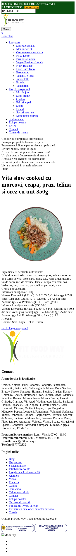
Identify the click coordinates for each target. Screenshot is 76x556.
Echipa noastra (17, 122)
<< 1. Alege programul (14, 328)
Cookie (13, 512)
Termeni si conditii (19, 502)
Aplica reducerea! (31, 7)
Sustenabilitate (17, 465)
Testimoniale (16, 119)
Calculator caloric (19, 492)
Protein (20, 82)
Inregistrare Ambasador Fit (24, 472)
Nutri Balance (24, 65)
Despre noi (15, 462)
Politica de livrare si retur (23, 505)
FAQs (12, 125)
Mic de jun (22, 92)
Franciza (14, 482)
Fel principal (23, 102)
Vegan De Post (25, 75)
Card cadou (15, 489)
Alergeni (14, 475)
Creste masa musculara (29, 52)
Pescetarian (22, 72)
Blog (12, 459)
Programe (14, 42)
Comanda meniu (18, 132)
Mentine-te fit (24, 49)
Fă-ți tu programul (19, 89)
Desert (20, 109)
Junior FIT (22, 79)
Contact (13, 129)
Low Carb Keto (25, 69)
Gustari (20, 99)
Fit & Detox (23, 55)
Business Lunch (25, 59)
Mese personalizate (27, 115)
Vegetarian (22, 85)
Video (12, 479)
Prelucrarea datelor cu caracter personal (31, 509)
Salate (19, 105)
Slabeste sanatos (25, 45)
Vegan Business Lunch (29, 62)
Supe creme (23, 95)
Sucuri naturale (25, 112)
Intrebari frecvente (19, 469)
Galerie (13, 485)
